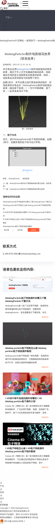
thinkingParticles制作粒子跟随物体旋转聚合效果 (27, 189)
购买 (5, 29)
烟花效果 (26, 179)
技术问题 (20, 230)
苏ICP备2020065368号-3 (14, 521)
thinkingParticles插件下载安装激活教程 (17, 226)
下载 (5, 23)
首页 (5, 11)
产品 (8, 17)
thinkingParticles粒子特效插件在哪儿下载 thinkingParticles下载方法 (27, 202)
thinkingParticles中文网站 (12, 40)
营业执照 (34, 514)
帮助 (5, 26)
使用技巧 (30, 40)
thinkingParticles (23, 69)
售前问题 (6, 230)
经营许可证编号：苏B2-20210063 (14, 514)
